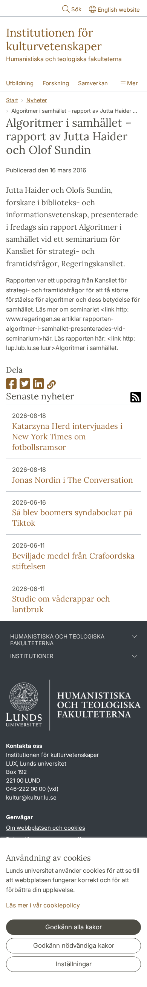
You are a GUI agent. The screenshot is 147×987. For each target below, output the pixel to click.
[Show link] (51, 386)
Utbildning (20, 83)
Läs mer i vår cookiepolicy (43, 905)
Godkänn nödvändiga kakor (73, 945)
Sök (76, 9)
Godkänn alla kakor (73, 927)
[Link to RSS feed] (135, 398)
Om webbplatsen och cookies (45, 827)
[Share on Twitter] (25, 386)
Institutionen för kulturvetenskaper (54, 39)
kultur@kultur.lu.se (31, 797)
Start (12, 100)
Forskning (56, 83)
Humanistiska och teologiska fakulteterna (64, 59)
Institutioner (32, 656)
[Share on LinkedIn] (38, 386)
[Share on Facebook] (11, 386)
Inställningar (74, 964)
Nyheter (36, 100)
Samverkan (93, 83)
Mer (132, 83)
